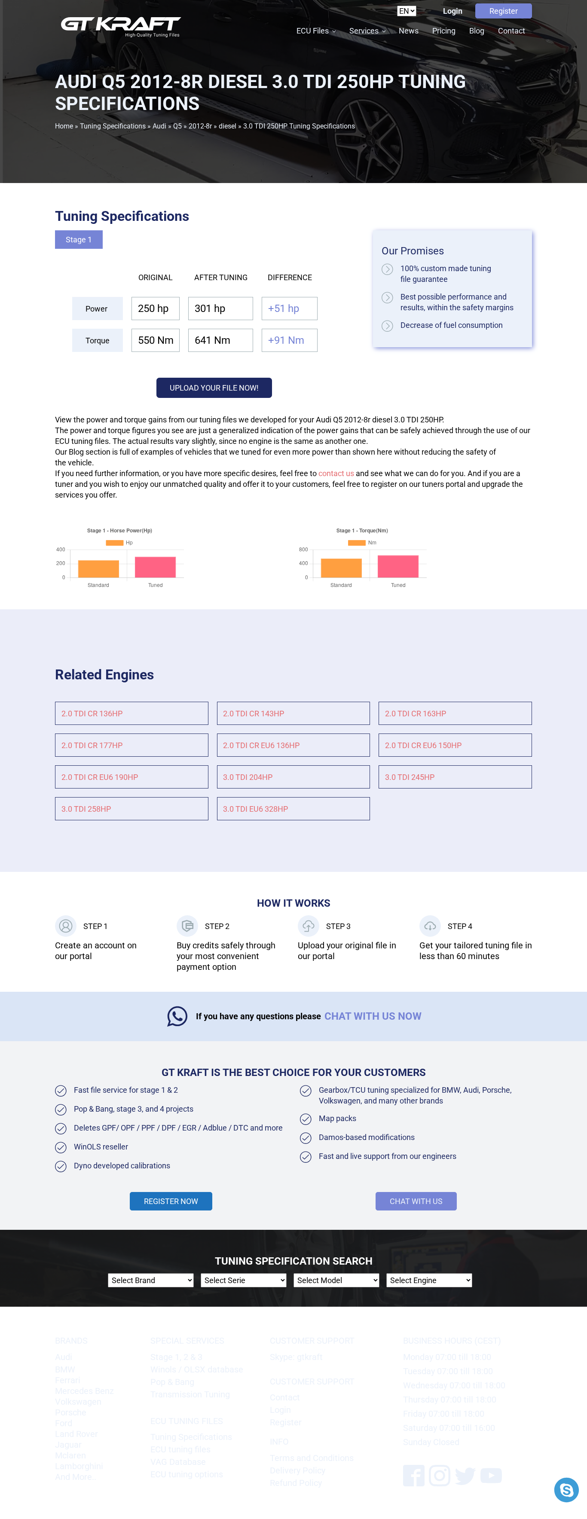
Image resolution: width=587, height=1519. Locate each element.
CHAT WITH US (416, 1201)
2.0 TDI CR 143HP (253, 713)
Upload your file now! (214, 387)
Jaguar (68, 1445)
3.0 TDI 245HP (409, 777)
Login (452, 10)
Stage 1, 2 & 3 (176, 1357)
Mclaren (70, 1455)
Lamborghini (79, 1466)
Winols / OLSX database (196, 1369)
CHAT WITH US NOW (373, 1016)
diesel (227, 126)
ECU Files (313, 30)
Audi (159, 126)
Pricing (444, 30)
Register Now (171, 1201)
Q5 (177, 126)
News (409, 30)
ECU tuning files (180, 1449)
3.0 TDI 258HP (86, 808)
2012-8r (200, 126)
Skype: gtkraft (296, 1357)
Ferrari (67, 1380)
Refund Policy (296, 1483)
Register (503, 10)
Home (64, 126)
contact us (336, 473)
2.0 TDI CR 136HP (91, 713)
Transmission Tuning (190, 1394)
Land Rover (76, 1434)
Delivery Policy (297, 1470)
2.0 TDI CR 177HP (91, 745)
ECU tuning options (186, 1474)
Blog (476, 30)
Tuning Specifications (113, 126)
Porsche (70, 1412)
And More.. (75, 1477)
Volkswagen (78, 1402)
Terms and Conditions (312, 1458)
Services (364, 30)
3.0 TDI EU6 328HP (255, 808)
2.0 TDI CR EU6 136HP (261, 745)
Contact (511, 30)
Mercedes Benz (84, 1391)
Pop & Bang (172, 1382)
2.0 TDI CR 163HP (415, 713)
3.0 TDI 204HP (247, 777)
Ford (63, 1423)
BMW (65, 1369)
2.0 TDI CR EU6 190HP (99, 777)
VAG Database (178, 1462)
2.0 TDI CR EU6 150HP (423, 745)
